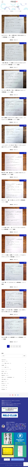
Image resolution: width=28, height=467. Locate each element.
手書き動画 (4, 379)
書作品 (3, 371)
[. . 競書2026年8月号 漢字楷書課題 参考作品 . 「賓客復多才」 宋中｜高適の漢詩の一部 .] (8, 439)
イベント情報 (4, 367)
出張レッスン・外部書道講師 (7, 377)
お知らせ (3, 361)
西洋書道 (3, 389)
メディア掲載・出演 (5, 363)
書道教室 (3, 375)
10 (16, 346)
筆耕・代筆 (4, 373)
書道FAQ (3, 381)
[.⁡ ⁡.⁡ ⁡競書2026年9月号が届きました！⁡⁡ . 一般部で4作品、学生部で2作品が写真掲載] (8, 451)
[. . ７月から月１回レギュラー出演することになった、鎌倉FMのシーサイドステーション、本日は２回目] (20, 439)
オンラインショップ (5, 369)
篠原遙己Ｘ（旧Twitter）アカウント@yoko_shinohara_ (11, 403)
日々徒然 (3, 385)
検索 (24, 355)
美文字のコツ (4, 383)
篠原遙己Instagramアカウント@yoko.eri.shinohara (11, 400)
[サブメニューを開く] (25, 363)
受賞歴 (3, 365)
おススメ (3, 387)
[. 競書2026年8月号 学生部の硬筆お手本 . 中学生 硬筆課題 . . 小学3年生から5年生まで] (20, 451)
